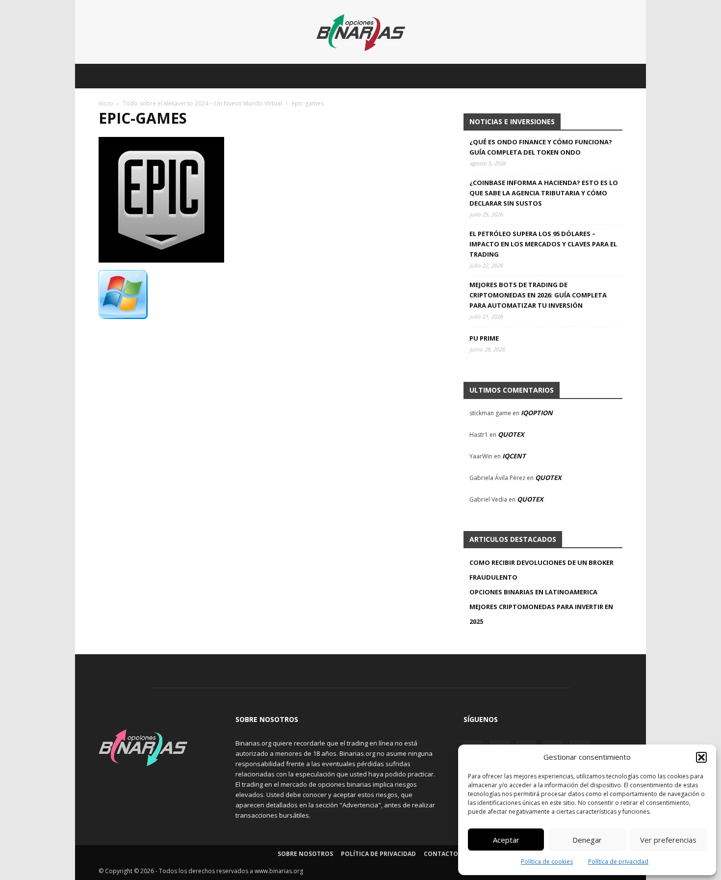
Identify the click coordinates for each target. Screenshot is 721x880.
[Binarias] (360, 32)
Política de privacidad (618, 861)
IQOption (537, 412)
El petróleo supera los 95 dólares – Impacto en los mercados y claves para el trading (543, 244)
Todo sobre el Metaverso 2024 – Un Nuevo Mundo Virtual (202, 103)
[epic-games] (161, 260)
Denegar (587, 840)
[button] (701, 757)
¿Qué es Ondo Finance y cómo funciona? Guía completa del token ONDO (540, 147)
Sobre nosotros (305, 854)
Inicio (106, 103)
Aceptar (506, 840)
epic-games (143, 118)
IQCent (514, 456)
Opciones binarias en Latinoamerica (533, 591)
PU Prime (484, 338)
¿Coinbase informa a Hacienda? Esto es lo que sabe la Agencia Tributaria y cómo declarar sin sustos (543, 193)
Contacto (441, 854)
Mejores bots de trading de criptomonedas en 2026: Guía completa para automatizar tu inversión (538, 295)
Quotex (511, 434)
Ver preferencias (668, 840)
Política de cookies (547, 861)
